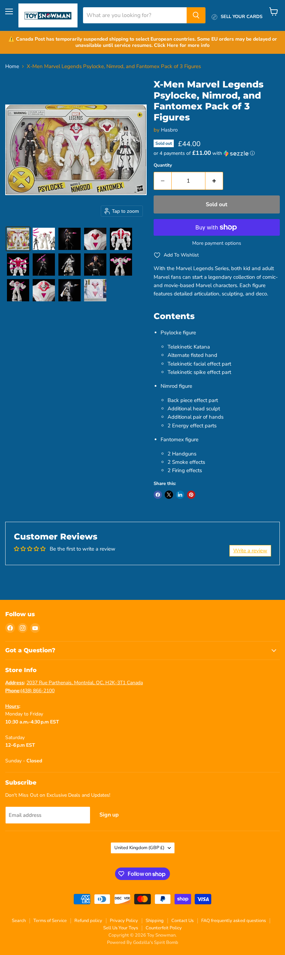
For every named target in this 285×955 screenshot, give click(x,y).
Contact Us (182, 921)
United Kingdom (139, 848)
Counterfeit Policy (164, 928)
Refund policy (88, 921)
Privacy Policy (124, 921)
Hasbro (169, 129)
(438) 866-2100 (38, 690)
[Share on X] (169, 495)
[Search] (196, 15)
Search (19, 921)
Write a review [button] (250, 550)
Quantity (163, 165)
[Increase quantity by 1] (214, 181)
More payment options (216, 243)
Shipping (155, 921)
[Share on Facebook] (158, 495)
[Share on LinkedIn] (180, 495)
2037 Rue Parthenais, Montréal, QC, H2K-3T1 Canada (84, 682)
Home (12, 66)
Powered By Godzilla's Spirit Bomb (142, 942)
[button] (18, 239)
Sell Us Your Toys (120, 928)
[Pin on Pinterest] (191, 495)
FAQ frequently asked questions (233, 921)
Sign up (109, 815)
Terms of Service (50, 921)
